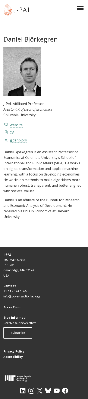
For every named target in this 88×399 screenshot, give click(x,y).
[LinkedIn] (23, 391)
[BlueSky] (48, 391)
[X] (40, 390)
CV (12, 132)
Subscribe (18, 333)
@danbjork (18, 140)
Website (16, 125)
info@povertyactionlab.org (21, 296)
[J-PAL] (17, 10)
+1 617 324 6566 (15, 291)
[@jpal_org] (31, 391)
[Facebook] (65, 391)
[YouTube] (57, 391)
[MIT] (44, 378)
